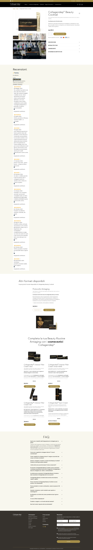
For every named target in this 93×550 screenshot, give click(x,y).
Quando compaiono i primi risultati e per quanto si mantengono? (42, 491)
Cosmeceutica (58, 4)
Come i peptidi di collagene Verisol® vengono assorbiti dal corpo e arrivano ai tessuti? (44, 457)
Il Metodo (42, 4)
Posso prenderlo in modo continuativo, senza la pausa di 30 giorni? (45, 486)
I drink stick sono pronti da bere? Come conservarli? (43, 465)
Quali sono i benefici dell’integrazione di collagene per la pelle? (44, 442)
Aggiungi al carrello (60, 34)
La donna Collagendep (34, 4)
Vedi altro (34, 419)
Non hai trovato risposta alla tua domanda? (41, 504)
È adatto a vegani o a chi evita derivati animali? (42, 501)
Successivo (20, 84)
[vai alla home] (15, 4)
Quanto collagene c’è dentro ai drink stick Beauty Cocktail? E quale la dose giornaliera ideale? (45, 461)
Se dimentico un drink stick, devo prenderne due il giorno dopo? (44, 495)
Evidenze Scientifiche (55, 51)
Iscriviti (68, 541)
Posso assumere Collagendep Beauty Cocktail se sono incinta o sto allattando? (43, 482)
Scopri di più (37, 309)
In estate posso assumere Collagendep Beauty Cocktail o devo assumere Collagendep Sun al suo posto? (44, 474)
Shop (26, 4)
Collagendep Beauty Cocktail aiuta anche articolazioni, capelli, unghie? (44, 478)
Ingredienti (52, 48)
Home (14, 8)
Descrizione (52, 42)
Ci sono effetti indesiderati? (37, 498)
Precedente (15, 84)
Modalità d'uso (53, 45)
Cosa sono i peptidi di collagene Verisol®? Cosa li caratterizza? (42, 453)
